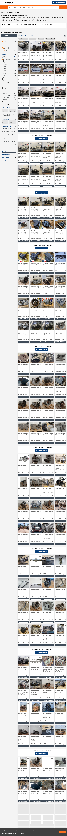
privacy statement (15, 833)
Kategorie (4, 44)
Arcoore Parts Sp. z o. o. (23, 475)
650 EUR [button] (33, 744)
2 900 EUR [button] (45, 541)
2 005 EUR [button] (45, 597)
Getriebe (8, 12)
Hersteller (4, 54)
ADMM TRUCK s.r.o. (60, 498)
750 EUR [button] (20, 472)
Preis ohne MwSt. (6, 107)
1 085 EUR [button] (58, 472)
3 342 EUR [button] (45, 293)
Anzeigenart (5, 39)
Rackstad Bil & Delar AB (35, 318)
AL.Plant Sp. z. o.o (60, 272)
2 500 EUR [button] (21, 238)
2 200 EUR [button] (45, 316)
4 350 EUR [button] (33, 698)
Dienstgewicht (5, 157)
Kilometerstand (5, 148)
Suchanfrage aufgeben (41, 138)
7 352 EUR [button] (33, 371)
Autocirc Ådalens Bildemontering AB (50, 498)
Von (2, 121)
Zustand (4, 151)
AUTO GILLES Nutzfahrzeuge (23, 62)
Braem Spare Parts (48, 645)
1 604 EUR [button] (45, 371)
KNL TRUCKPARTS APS (48, 295)
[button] (9, 35)
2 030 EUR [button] (58, 495)
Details (3, 144)
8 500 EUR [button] (58, 541)
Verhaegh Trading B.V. (48, 677)
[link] (23, 46)
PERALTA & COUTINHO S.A (23, 295)
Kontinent (4, 85)
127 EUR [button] (45, 744)
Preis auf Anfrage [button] (22, 59)
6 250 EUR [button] (45, 721)
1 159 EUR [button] (58, 270)
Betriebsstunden (6, 154)
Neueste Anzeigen (6, 126)
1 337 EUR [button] (58, 721)
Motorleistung (5, 160)
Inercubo (23, 576)
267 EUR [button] (45, 574)
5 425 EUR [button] (45, 495)
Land (3, 91)
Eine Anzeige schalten (60, 2)
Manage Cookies (5, 833)
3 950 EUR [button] (45, 642)
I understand (62, 832)
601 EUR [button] (20, 371)
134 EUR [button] (57, 597)
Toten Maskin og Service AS (36, 341)
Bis (10, 121)
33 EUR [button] (32, 675)
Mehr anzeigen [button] (6, 72)
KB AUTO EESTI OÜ (48, 318)
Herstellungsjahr (6, 119)
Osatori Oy (23, 341)
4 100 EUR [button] (21, 574)
